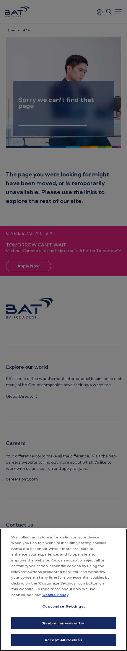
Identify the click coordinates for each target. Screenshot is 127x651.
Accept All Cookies (63, 639)
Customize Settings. (63, 606)
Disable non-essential (63, 623)
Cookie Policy (55, 594)
